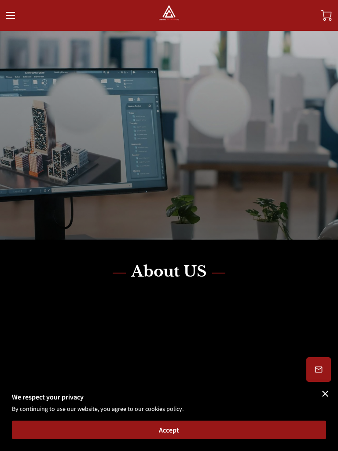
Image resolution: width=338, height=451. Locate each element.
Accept (169, 429)
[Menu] (10, 15)
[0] (326, 15)
